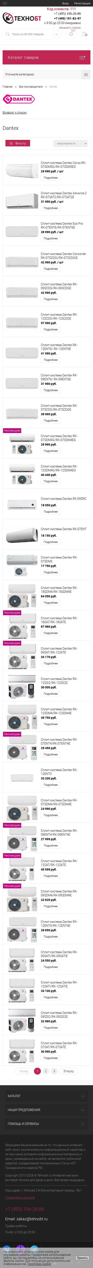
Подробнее (51, 177)
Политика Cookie (39, 1264)
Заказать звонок (70, 27)
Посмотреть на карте (20, 1197)
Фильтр (20, 143)
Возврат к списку (15, 112)
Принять (82, 1258)
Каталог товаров (23, 57)
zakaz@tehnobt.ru (32, 1219)
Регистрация (82, 3)
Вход (65, 3)
